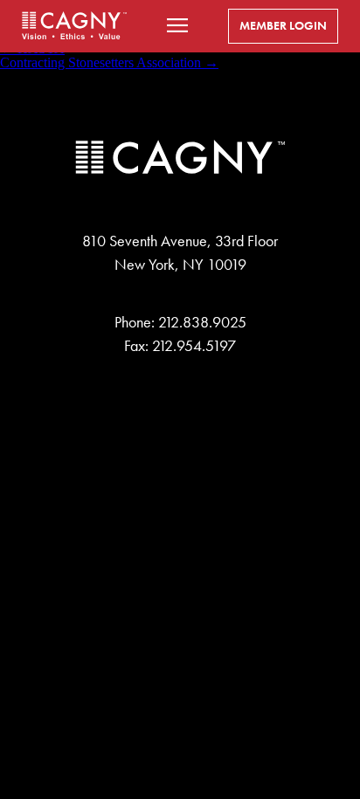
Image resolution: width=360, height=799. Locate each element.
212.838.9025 (202, 322)
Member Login (283, 25)
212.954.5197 (194, 345)
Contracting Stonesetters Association (109, 62)
